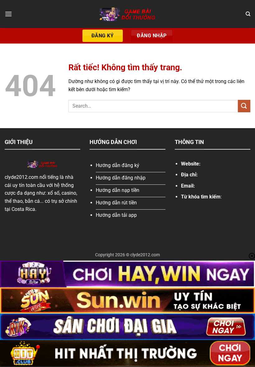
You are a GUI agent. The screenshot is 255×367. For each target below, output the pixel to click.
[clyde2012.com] (127, 14)
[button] (8, 13)
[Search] (248, 14)
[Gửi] (244, 106)
